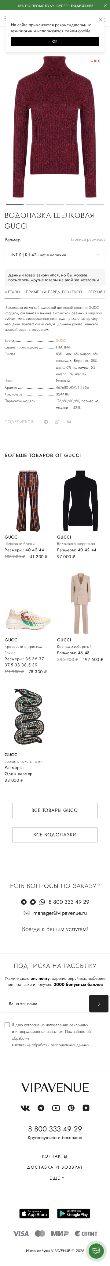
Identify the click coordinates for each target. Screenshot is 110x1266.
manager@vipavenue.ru (60, 913)
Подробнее (82, 5)
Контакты (55, 1156)
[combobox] (55, 254)
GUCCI (61, 340)
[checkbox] (55, 1035)
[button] (15, 204)
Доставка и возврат (55, 1167)
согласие (31, 1025)
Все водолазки (55, 834)
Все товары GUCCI (55, 810)
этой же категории (82, 280)
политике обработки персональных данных (52, 1045)
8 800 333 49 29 (69, 902)
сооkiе (84, 31)
